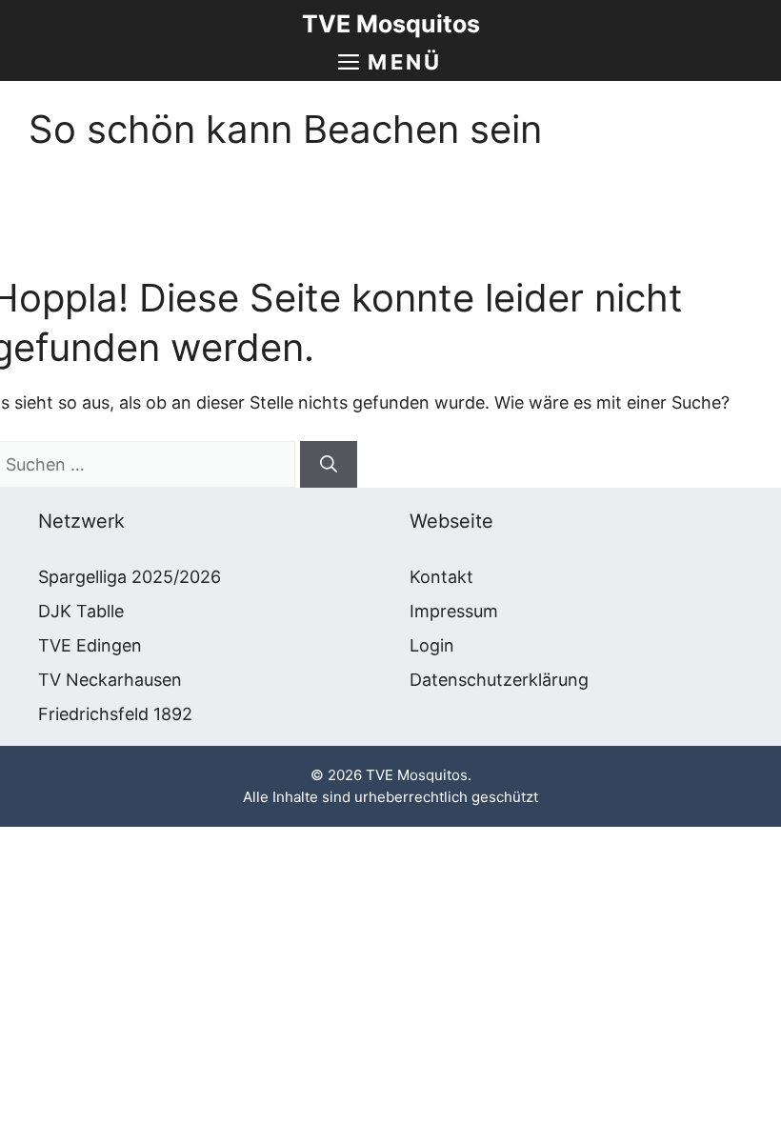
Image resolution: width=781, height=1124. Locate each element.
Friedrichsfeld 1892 (115, 714)
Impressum (454, 611)
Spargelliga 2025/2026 (129, 577)
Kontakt (441, 577)
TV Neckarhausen (110, 680)
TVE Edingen (90, 645)
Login (432, 645)
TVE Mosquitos (391, 24)
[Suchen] (328, 464)
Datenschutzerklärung (499, 680)
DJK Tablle (81, 611)
